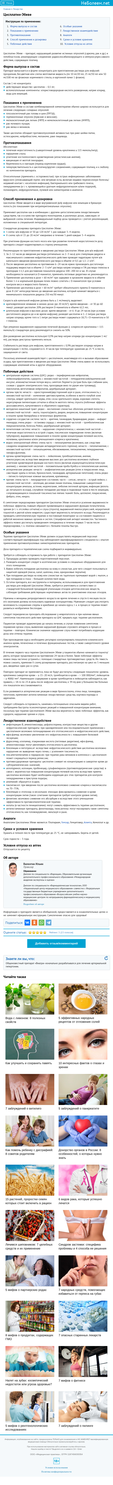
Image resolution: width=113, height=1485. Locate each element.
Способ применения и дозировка (28, 39)
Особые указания (72, 26)
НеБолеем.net (95, 3)
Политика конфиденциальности (56, 1471)
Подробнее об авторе (33, 904)
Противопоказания (20, 35)
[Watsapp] (41, 922)
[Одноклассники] (34, 922)
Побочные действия (21, 43)
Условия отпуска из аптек (78, 43)
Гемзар (65, 822)
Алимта (88, 822)
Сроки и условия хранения (77, 39)
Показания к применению (24, 30)
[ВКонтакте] (27, 922)
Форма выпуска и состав (23, 26)
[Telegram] (48, 922)
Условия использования (56, 1467)
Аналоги (67, 35)
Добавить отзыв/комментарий (56, 943)
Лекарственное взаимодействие (80, 30)
